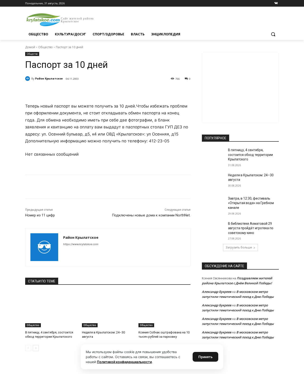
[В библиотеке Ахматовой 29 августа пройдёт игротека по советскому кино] (213, 229)
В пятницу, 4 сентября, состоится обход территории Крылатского (250, 154)
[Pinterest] (101, 91)
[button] (273, 34)
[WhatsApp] (90, 91)
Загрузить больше (239, 247)
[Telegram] (80, 91)
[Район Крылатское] (28, 78)
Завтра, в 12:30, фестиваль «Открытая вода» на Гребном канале (251, 203)
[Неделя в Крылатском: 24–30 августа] (108, 309)
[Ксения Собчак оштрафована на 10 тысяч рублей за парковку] (164, 309)
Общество (45, 47)
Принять (205, 357)
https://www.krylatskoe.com (80, 244)
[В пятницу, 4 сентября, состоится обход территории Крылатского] (51, 309)
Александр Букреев (216, 292)
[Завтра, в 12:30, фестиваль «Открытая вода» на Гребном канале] (213, 204)
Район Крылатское (49, 78)
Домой (30, 47)
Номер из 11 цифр (40, 215)
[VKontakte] (276, 3)
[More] (113, 91)
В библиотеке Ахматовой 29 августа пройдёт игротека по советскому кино (250, 228)
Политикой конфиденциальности (124, 362)
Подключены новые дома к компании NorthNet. (151, 215)
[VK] (69, 91)
